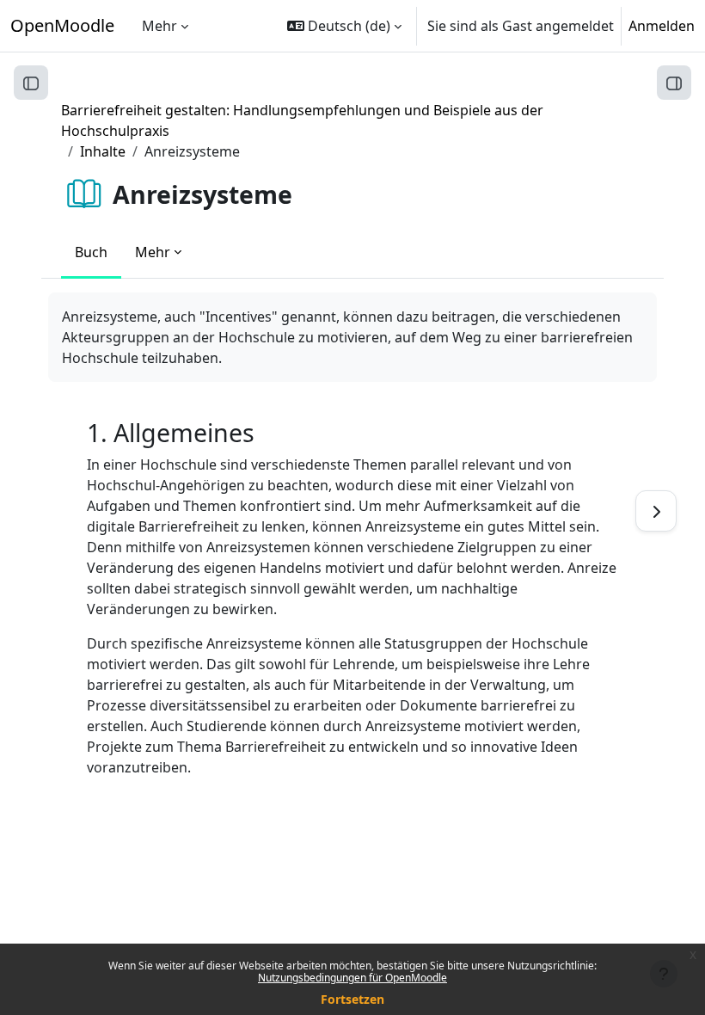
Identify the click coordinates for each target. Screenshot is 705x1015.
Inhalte (103, 151)
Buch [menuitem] (91, 252)
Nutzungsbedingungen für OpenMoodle (352, 977)
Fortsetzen (352, 999)
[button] (344, 26)
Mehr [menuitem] (159, 25)
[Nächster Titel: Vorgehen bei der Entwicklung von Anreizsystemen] (656, 511)
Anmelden (661, 25)
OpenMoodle (62, 25)
